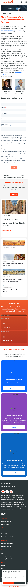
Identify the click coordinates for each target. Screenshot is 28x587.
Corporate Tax (4, 531)
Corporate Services (6, 521)
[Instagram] (11, 491)
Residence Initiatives (6, 546)
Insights (3, 565)
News (16, 219)
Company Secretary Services (8, 556)
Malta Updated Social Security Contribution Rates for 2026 (13, 264)
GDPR (2, 553)
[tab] (14, 514)
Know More (5, 230)
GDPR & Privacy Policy (14, 586)
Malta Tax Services (8, 219)
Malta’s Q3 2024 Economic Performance (12, 250)
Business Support (5, 524)
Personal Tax (4, 534)
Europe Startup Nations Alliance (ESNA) (11, 30)
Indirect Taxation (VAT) (7, 536)
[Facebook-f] (7, 491)
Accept (8, 582)
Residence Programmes (7, 543)
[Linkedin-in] (3, 491)
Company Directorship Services (9, 559)
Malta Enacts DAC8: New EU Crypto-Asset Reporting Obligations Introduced (13, 280)
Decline (19, 582)
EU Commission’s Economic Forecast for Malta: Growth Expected (12, 290)
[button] (21, 2)
